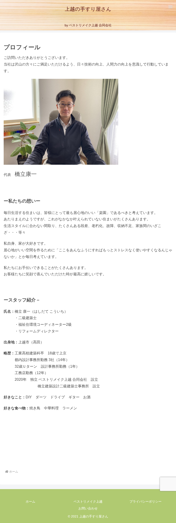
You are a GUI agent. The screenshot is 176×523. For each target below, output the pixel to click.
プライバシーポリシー (145, 501)
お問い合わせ (88, 508)
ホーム (30, 501)
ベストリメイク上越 (88, 501)
